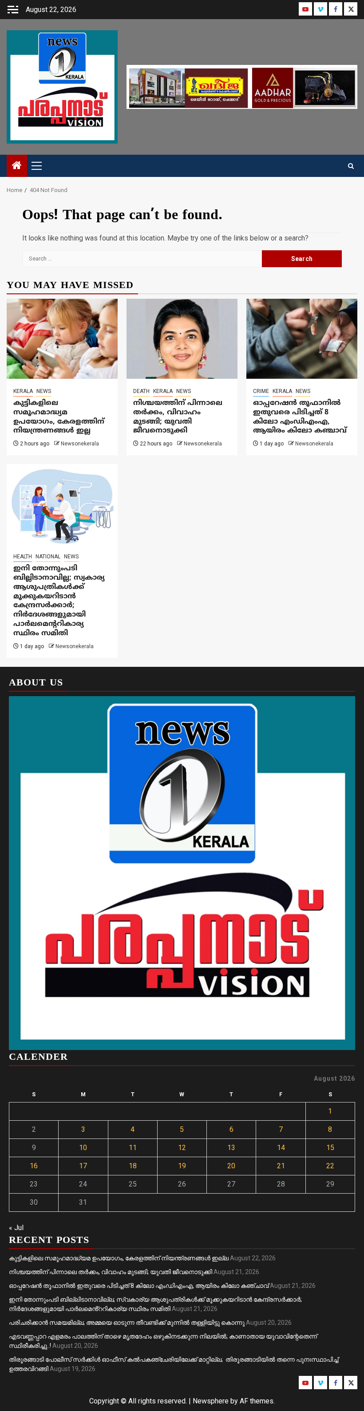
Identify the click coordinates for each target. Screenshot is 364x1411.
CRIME (261, 391)
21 (281, 1166)
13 (231, 1147)
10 (83, 1147)
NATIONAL (48, 556)
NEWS (43, 391)
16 (34, 1166)
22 (330, 1166)
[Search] (350, 166)
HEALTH (22, 556)
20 (231, 1166)
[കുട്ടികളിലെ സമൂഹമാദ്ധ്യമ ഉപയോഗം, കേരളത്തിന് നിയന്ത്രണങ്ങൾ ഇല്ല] (62, 339)
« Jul (16, 1227)
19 (182, 1166)
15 (330, 1147)
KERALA (23, 391)
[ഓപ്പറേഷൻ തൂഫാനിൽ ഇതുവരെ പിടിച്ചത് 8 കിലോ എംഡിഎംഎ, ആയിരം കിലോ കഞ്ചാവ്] (301, 339)
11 (133, 1147)
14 (281, 1147)
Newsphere (211, 1401)
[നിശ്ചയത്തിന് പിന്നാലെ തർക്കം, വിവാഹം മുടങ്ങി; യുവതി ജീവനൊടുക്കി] (182, 339)
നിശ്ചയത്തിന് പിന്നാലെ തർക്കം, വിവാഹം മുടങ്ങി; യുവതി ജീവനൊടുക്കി (177, 417)
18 (133, 1166)
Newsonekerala (80, 444)
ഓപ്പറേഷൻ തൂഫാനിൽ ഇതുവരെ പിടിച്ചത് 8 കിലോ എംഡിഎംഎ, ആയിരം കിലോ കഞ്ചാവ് (300, 417)
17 (83, 1166)
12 (182, 1147)
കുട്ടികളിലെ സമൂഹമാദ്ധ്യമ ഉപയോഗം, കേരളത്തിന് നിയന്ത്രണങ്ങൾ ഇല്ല (58, 417)
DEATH (141, 391)
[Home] (17, 166)
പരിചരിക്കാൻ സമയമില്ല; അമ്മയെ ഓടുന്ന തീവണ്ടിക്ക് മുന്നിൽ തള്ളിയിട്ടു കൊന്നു (127, 1322)
